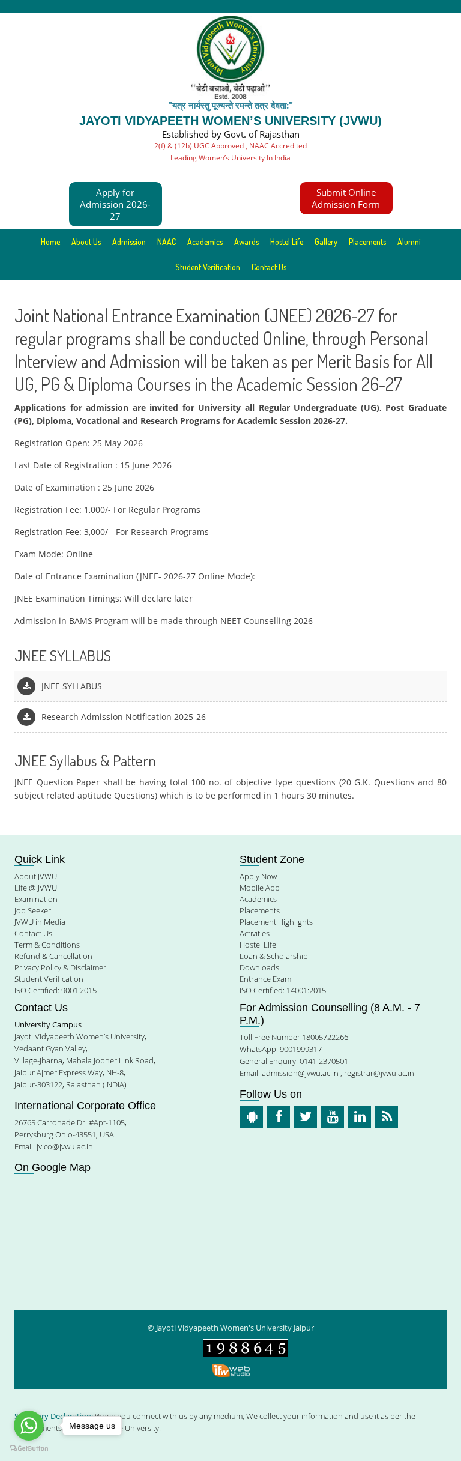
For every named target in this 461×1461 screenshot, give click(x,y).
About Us (86, 242)
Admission (129, 242)
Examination (36, 899)
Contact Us (269, 267)
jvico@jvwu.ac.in (65, 1146)
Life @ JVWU (35, 887)
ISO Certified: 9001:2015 (55, 990)
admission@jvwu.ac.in (300, 1073)
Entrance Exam (265, 978)
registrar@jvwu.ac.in (379, 1073)
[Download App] (252, 1117)
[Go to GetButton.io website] (29, 1449)
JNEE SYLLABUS (71, 686)
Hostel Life (286, 242)
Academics (258, 899)
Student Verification (207, 267)
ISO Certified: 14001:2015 (283, 990)
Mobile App (260, 887)
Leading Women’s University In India (230, 158)
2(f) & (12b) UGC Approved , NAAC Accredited (230, 146)
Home (50, 242)
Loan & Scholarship (274, 956)
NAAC (166, 242)
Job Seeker (32, 910)
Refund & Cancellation (53, 956)
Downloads (259, 967)
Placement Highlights (276, 921)
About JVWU (35, 876)
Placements (367, 242)
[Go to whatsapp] (29, 1426)
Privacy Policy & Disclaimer (60, 967)
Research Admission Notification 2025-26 (123, 716)
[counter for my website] (245, 1347)
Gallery (326, 242)
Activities (255, 933)
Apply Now (258, 876)
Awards (246, 242)
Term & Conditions (47, 944)
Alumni (409, 242)
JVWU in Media (39, 921)
